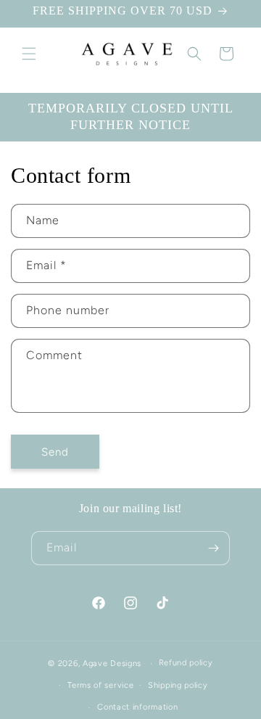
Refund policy (186, 662)
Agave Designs (112, 663)
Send (55, 452)
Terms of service (100, 685)
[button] (29, 54)
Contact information (137, 707)
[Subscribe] (213, 548)
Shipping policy (178, 685)
